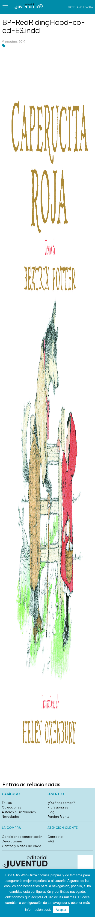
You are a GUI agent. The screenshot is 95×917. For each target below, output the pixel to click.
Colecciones (11, 807)
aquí (47, 909)
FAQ (51, 841)
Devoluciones (12, 841)
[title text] (28, 6)
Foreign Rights (58, 816)
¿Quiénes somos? (61, 803)
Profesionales (58, 807)
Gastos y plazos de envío (21, 846)
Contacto (55, 836)
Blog (51, 812)
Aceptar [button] (61, 909)
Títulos (7, 803)
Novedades (11, 816)
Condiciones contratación (22, 836)
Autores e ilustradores (19, 812)
